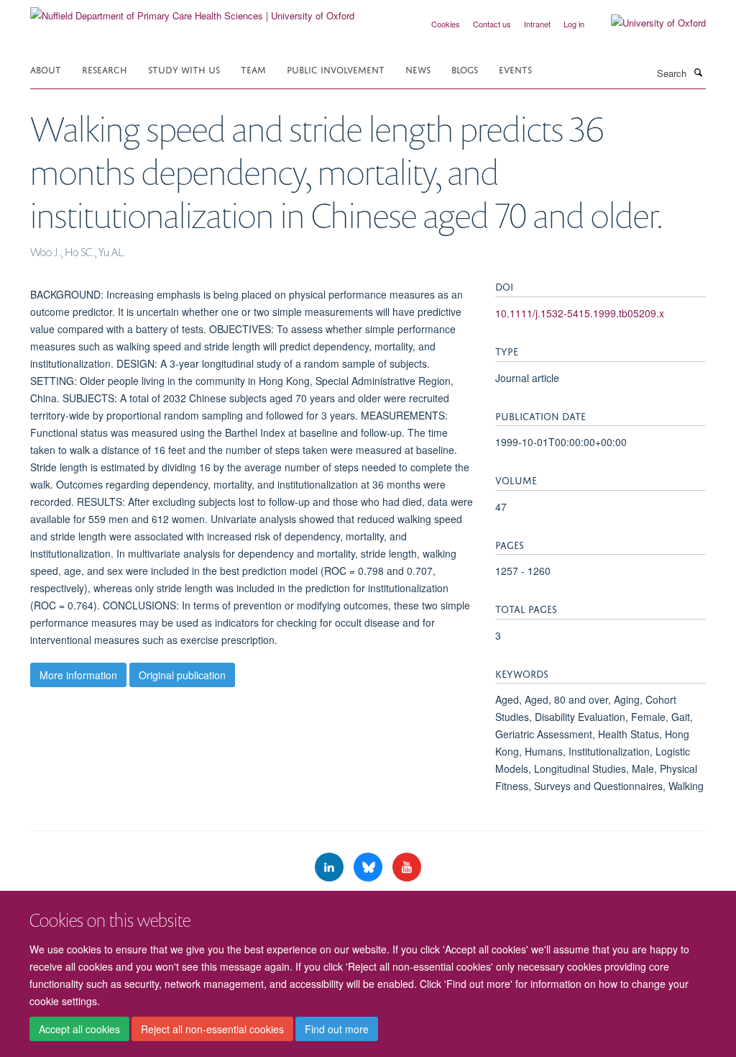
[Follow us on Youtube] (406, 867)
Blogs (464, 69)
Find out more (337, 1029)
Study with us (184, 69)
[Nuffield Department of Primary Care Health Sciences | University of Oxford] (192, 10)
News (418, 69)
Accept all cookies (79, 1029)
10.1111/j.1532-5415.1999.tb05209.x (579, 313)
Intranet (537, 24)
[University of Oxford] (647, 23)
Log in (574, 24)
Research (104, 69)
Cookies (445, 24)
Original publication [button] (182, 675)
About (45, 69)
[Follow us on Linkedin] (330, 867)
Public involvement (336, 69)
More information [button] (78, 675)
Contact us (492, 24)
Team (253, 69)
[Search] (698, 72)
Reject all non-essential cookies (212, 1029)
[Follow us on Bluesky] (369, 867)
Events (515, 69)
